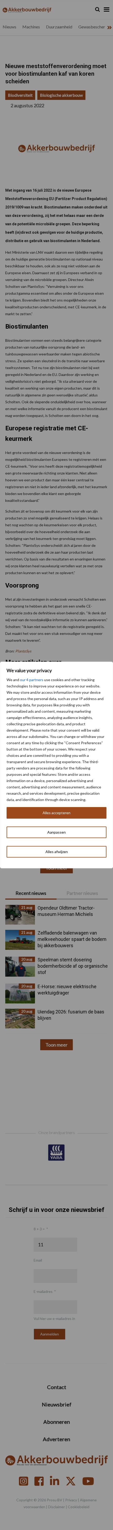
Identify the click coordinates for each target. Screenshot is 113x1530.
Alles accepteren (56, 812)
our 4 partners (31, 679)
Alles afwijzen (56, 851)
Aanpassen (56, 832)
